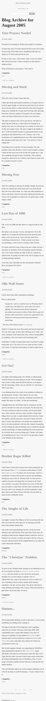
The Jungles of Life (15, 508)
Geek (3, 354)
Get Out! (8, 365)
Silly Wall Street (13, 283)
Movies (4, 551)
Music (4, 598)
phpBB (35, 638)
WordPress (32, 635)
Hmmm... (8, 608)
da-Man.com (23, 3)
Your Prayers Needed (16, 33)
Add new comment (8, 80)
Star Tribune (27, 325)
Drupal (4, 641)
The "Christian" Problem (19, 557)
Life (3, 76)
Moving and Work (14, 87)
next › (24, 689)
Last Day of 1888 (13, 213)
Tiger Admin (29, 651)
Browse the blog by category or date (14, 693)
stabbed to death (10, 473)
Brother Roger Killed (16, 456)
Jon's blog (17, 470)
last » (31, 689)
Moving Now (10, 174)
